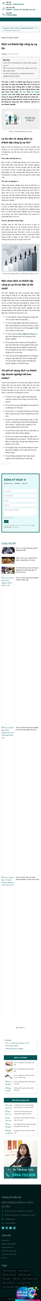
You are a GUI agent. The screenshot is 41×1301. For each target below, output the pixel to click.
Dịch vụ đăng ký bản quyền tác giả (24, 1070)
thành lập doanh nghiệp (14, 1048)
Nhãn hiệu (16, 1279)
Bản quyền (6, 1279)
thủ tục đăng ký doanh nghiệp (20, 93)
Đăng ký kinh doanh (9, 37)
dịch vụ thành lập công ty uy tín (17, 1043)
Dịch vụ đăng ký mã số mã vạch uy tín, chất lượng (24, 1076)
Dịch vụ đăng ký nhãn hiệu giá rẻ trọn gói (24, 1083)
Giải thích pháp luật (8, 1250)
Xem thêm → (20, 1027)
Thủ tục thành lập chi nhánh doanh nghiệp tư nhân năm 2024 (27, 878)
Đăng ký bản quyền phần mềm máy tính (24, 1089)
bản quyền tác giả (24, 1283)
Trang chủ (5, 1240)
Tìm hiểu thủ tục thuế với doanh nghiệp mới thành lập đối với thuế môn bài (27, 570)
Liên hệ (4, 1257)
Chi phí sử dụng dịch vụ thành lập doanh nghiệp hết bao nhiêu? (18, 74)
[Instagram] (6, 1227)
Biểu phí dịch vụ (7, 1247)
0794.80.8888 (11, 15)
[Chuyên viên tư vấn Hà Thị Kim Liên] (20, 1159)
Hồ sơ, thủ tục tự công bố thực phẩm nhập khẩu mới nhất (26, 559)
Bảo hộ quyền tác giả (30, 1279)
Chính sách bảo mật (8, 1254)
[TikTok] (14, 1227)
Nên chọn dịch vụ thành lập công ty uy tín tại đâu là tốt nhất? (20, 69)
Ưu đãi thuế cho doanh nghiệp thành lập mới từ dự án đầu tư (24, 1106)
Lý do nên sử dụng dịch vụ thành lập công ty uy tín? (20, 64)
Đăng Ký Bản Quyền (14, 1299)
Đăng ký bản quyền (8, 1244)
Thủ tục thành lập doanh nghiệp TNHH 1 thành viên (27, 579)
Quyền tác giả (24, 1270)
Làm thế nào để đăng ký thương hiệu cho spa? (24, 1119)
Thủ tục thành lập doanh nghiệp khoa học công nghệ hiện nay (27, 728)
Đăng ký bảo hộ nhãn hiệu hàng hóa (24, 1131)
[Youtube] (10, 1227)
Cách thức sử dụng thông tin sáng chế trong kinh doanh (23, 1112)
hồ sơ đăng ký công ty (26, 334)
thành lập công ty (11, 1045)
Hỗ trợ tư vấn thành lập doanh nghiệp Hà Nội (27, 549)
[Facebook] (3, 1227)
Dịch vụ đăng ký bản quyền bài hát (24, 1063)
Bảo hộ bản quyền (25, 1275)
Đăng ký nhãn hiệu (9, 1275)
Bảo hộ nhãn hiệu (9, 1283)
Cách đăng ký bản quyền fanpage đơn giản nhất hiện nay (25, 1125)
